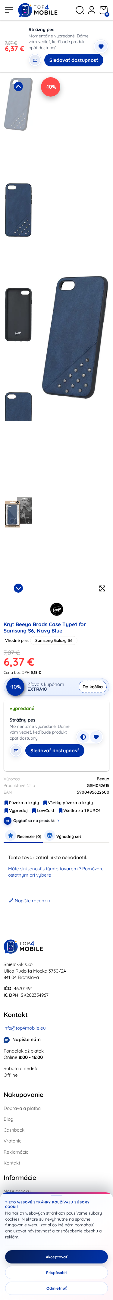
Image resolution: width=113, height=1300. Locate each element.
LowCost (45, 810)
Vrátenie (13, 1141)
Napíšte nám (26, 1039)
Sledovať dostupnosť (73, 60)
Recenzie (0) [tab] (28, 836)
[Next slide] (18, 588)
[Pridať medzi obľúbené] (101, 46)
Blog (8, 1119)
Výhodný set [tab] (68, 836)
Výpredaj (18, 810)
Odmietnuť (56, 1288)
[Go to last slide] (18, 86)
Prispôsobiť (56, 1272)
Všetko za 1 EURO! (81, 810)
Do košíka (93, 687)
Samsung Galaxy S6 (53, 640)
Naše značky (17, 1191)
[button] (18, 128)
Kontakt (12, 1163)
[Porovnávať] (83, 737)
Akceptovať (56, 1256)
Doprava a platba (22, 1108)
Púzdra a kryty (24, 802)
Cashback (14, 1130)
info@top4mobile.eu (25, 1028)
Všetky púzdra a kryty (70, 802)
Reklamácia (16, 1152)
